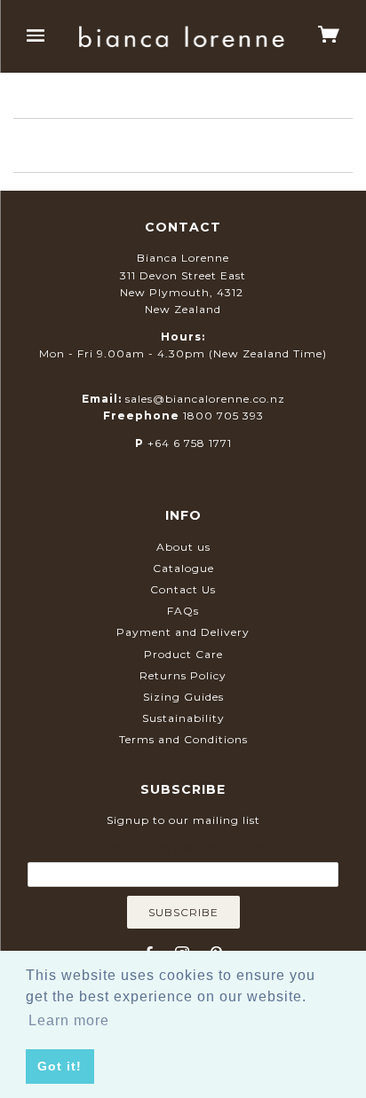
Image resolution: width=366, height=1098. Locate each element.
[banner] (181, 36)
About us (183, 546)
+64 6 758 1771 (189, 443)
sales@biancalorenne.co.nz (205, 398)
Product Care (183, 654)
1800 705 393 (223, 415)
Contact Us (183, 589)
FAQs (183, 610)
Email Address (183, 849)
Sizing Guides (183, 696)
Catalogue (183, 568)
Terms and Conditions (183, 739)
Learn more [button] (68, 1020)
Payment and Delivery (183, 632)
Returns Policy (183, 675)
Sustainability (183, 718)
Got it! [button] (59, 1066)
